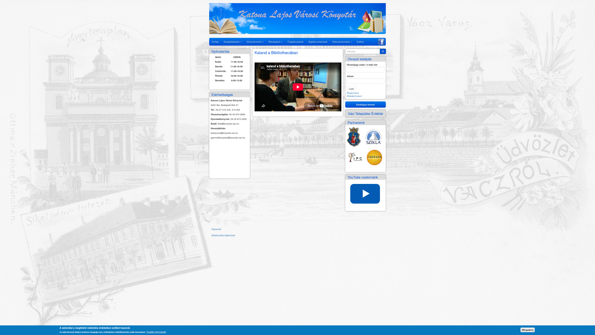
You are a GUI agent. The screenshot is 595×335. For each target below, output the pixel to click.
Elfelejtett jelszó (354, 96)
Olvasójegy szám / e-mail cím (362, 64)
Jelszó (350, 76)
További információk (156, 331)
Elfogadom (527, 330)
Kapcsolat (216, 229)
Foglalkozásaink (295, 41)
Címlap (215, 41)
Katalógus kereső (365, 104)
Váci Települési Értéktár (365, 113)
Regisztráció (353, 92)
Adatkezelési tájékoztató (223, 235)
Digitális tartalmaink (317, 41)
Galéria (360, 41)
